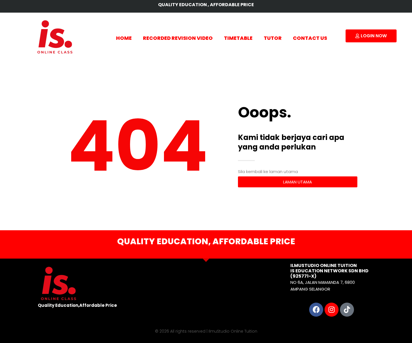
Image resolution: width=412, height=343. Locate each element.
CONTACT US (310, 38)
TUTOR (273, 38)
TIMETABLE (238, 38)
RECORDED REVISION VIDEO (178, 38)
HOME (124, 38)
